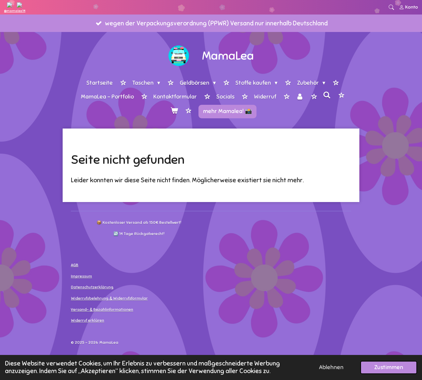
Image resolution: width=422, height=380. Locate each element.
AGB (74, 265)
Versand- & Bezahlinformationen (102, 309)
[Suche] (327, 95)
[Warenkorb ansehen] (174, 111)
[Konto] (299, 97)
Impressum (81, 276)
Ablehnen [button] (331, 367)
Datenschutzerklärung (92, 287)
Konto (411, 7)
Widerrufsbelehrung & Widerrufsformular (109, 298)
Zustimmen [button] (388, 367)
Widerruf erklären (87, 320)
